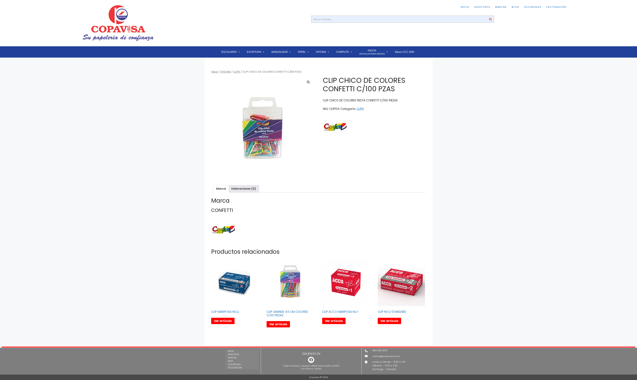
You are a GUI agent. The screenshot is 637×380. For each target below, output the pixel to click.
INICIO (465, 7)
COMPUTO (342, 52)
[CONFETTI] (335, 127)
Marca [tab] (221, 189)
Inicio (214, 72)
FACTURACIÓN (556, 7)
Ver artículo (223, 321)
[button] (308, 82)
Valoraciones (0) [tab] (243, 189)
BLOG (515, 7)
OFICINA (321, 52)
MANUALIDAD (279, 52)
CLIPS (236, 72)
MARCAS (501, 7)
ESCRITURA (254, 52)
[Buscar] (490, 19)
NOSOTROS (482, 7)
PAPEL (302, 52)
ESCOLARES (229, 52)
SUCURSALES (532, 7)
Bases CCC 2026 (404, 52)
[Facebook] (311, 360)
